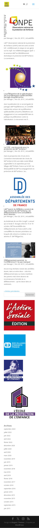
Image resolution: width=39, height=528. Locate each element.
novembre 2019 (9, 459)
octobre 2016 (8, 485)
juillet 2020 (7, 449)
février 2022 (8, 442)
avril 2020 (7, 452)
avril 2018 (7, 475)
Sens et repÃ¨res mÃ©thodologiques (5, 25)
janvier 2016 (8, 492)
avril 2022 (7, 439)
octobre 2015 (8, 502)
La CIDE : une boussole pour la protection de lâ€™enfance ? (16, 148)
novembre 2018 (9, 469)
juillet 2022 (7, 432)
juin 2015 (7, 508)
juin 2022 (7, 436)
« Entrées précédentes (12, 291)
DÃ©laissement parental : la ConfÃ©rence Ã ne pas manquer (17, 261)
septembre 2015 (9, 505)
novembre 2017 (9, 482)
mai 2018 (7, 472)
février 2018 (8, 479)
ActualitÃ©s (30, 38)
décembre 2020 (9, 445)
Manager (10, 38)
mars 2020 (7, 455)
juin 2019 (7, 462)
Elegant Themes (17, 522)
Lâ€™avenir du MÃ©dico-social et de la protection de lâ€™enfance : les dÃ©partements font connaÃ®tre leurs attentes (18, 211)
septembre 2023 (9, 429)
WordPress (19, 525)
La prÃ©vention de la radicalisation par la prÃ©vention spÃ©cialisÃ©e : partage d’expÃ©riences (18, 95)
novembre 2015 (9, 498)
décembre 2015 (9, 495)
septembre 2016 (9, 489)
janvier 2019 (8, 465)
